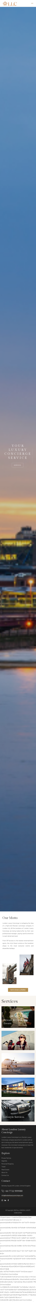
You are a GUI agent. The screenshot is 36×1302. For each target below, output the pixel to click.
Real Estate (10, 1092)
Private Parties (6, 1158)
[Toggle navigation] (32, 3)
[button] (18, 990)
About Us (4, 1172)
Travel (3, 1166)
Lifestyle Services (14, 1117)
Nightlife (4, 1161)
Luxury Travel (12, 1070)
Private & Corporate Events (16, 1022)
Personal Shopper (14, 1045)
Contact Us (5, 1175)
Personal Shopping (8, 1164)
